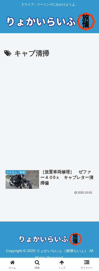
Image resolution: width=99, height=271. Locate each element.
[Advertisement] (49, 111)
